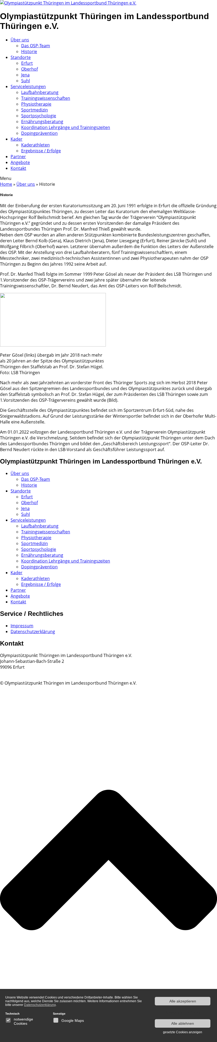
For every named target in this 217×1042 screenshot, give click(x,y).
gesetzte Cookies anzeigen (182, 1032)
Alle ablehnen (182, 1023)
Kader (16, 139)
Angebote (20, 162)
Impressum (22, 626)
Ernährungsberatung (42, 121)
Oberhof (29, 69)
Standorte (21, 57)
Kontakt (18, 168)
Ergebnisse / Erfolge (41, 151)
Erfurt (27, 63)
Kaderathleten (35, 145)
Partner (18, 156)
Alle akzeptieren (182, 1001)
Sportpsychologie (38, 116)
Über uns (20, 40)
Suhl (25, 81)
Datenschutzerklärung (33, 631)
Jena (25, 75)
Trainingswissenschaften (45, 98)
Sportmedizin (34, 110)
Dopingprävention (39, 133)
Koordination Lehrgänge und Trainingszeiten (65, 127)
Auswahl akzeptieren (182, 1012)
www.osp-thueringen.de (24, 673)
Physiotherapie (36, 104)
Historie (29, 51)
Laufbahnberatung (39, 92)
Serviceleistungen (28, 86)
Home (6, 184)
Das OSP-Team (35, 46)
